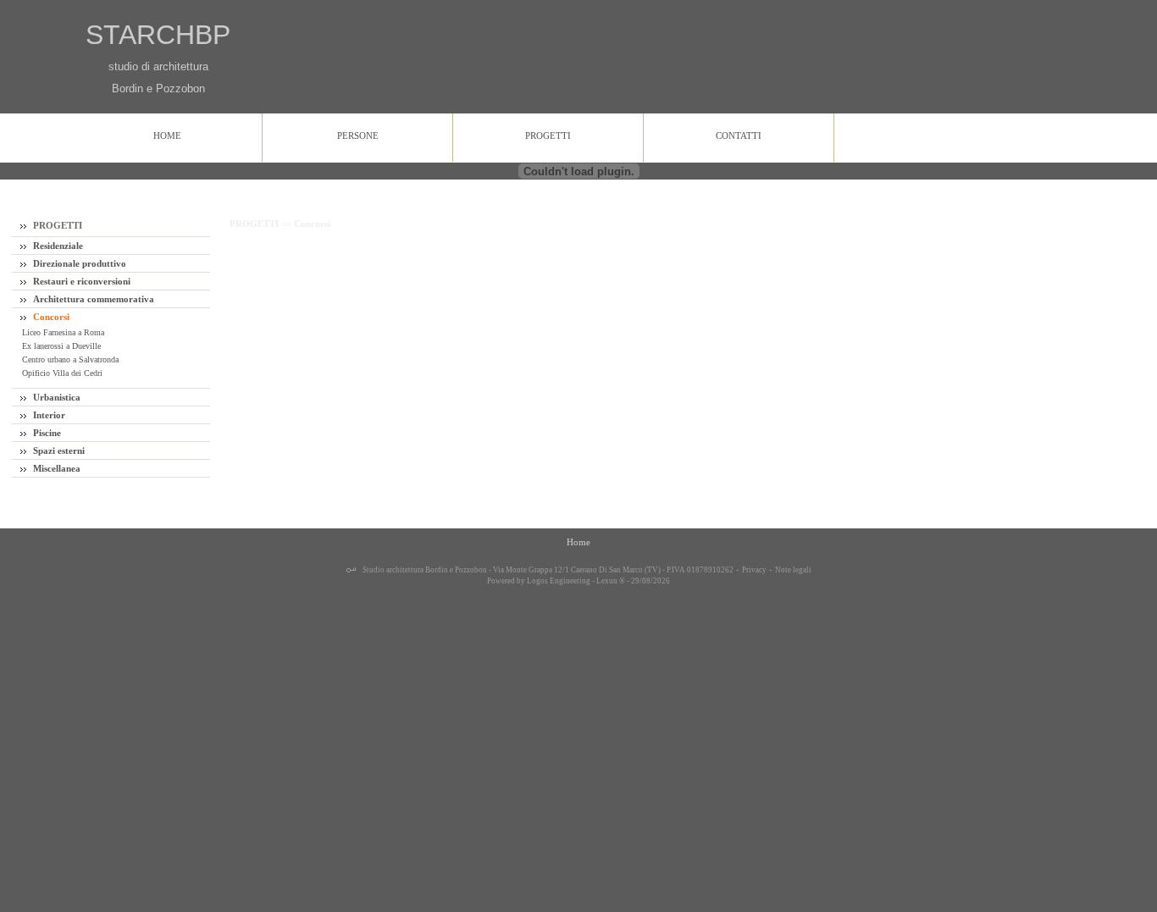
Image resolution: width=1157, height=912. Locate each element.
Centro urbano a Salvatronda (69, 359)
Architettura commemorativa (92, 299)
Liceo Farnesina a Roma (61, 332)
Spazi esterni (57, 450)
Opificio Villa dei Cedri (60, 373)
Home (578, 542)
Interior (47, 415)
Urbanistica (55, 397)
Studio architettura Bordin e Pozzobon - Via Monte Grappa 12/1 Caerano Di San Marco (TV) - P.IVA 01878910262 (547, 570)
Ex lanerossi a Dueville (60, 346)
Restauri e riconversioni (80, 281)
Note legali (793, 570)
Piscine (45, 433)
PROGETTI (56, 225)
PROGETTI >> (262, 223)
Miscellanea (55, 468)
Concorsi (49, 317)
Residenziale (56, 245)
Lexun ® (610, 581)
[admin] (351, 571)
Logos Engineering (558, 581)
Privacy (754, 570)
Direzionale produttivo (78, 263)
